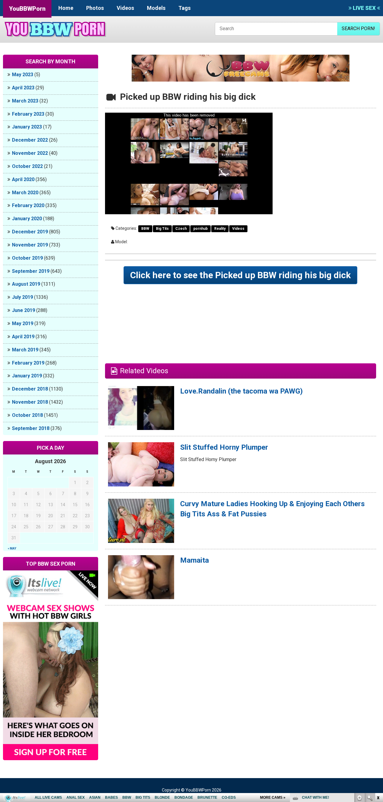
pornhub (200, 228)
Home (65, 8)
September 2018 (30, 428)
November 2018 (30, 402)
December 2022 (30, 140)
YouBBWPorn (27, 8)
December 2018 (30, 389)
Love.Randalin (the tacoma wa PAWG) (241, 391)
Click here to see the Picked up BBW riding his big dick (240, 275)
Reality (220, 228)
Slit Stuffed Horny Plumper (224, 447)
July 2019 (22, 297)
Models (156, 8)
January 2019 (27, 376)
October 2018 (27, 415)
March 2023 (25, 101)
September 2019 (30, 271)
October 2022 (27, 166)
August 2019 (26, 284)
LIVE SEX (364, 8)
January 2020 (27, 218)
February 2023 (28, 114)
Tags (184, 8)
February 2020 (28, 205)
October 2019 (27, 258)
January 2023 (27, 127)
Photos (95, 8)
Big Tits (162, 228)
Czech (181, 228)
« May (12, 548)
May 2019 (22, 323)
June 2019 (23, 310)
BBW (145, 228)
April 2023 (23, 88)
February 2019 (28, 363)
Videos (125, 8)
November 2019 (30, 245)
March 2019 (25, 350)
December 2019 (30, 232)
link (378, 708)
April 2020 (23, 179)
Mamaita (194, 560)
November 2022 (30, 153)
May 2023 (22, 74)
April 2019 (23, 336)
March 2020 (25, 192)
